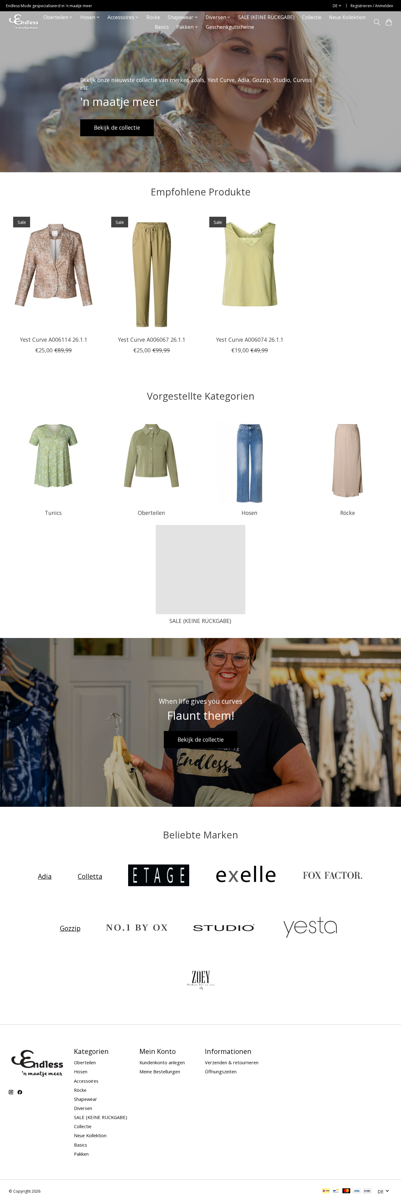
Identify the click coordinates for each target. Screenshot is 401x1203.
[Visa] (357, 1191)
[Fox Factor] (333, 876)
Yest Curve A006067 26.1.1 (151, 340)
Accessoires (86, 1081)
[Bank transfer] (367, 1191)
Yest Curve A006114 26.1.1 (53, 340)
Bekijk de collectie (117, 127)
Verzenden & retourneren (231, 1062)
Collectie (311, 17)
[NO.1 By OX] (137, 928)
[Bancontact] (336, 1191)
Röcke (153, 17)
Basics (162, 27)
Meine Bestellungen (159, 1071)
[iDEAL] (326, 1191)
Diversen (83, 1108)
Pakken (81, 1154)
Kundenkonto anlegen (162, 1062)
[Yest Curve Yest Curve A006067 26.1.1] (151, 271)
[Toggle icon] (376, 22)
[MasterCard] (346, 1191)
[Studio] (224, 928)
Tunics (53, 512)
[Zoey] (200, 980)
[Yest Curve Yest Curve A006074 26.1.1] (249, 271)
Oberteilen (151, 512)
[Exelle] (245, 876)
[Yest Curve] (311, 928)
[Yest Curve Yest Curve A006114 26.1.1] (53, 271)
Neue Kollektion (347, 17)
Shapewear (85, 1099)
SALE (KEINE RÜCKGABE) (266, 17)
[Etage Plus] (159, 876)
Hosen (250, 512)
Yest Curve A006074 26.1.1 (249, 340)
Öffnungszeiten (221, 1071)
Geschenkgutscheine (230, 27)
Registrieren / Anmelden (372, 5)
